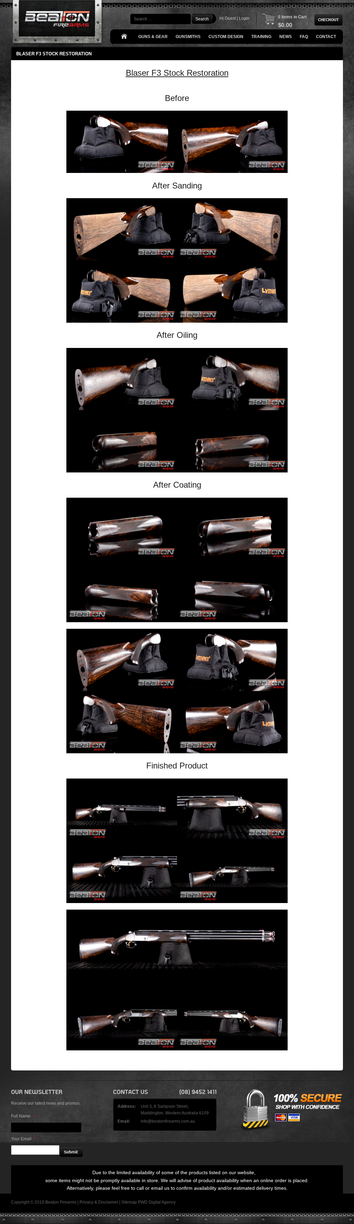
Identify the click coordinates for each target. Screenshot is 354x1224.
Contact (326, 36)
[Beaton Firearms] (58, 23)
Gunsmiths (188, 36)
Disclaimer (108, 1202)
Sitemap (129, 1202)
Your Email (23, 1138)
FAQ (304, 36)
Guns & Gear (153, 36)
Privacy (86, 1202)
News (285, 36)
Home (124, 36)
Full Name (23, 1116)
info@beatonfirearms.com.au (168, 1121)
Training (261, 36)
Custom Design (225, 36)
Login (244, 18)
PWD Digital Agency (157, 1202)
